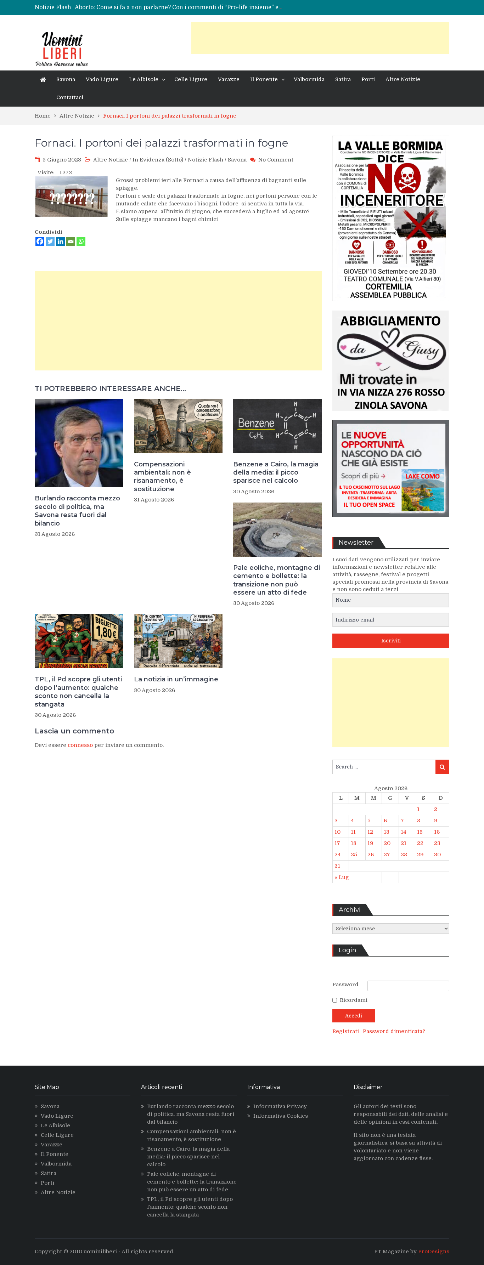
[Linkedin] (60, 241)
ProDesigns (433, 1251)
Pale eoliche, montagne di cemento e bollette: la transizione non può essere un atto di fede (276, 580)
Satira (343, 79)
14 (403, 832)
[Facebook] (39, 241)
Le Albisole (143, 79)
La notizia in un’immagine (176, 679)
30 (437, 854)
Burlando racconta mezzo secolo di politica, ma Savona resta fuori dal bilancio (77, 510)
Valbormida (309, 79)
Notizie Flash (205, 160)
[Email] (70, 241)
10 (337, 832)
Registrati (346, 1031)
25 (354, 854)
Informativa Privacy (280, 1106)
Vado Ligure (102, 79)
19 (370, 843)
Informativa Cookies (280, 1116)
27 (387, 854)
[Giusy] (390, 416)
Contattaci (69, 97)
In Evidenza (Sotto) (158, 160)
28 (404, 854)
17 (337, 843)
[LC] (390, 522)
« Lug (341, 877)
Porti (368, 79)
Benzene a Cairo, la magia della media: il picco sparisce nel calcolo (276, 472)
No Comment (275, 160)
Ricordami (353, 1000)
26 (370, 854)
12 (370, 832)
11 (353, 832)
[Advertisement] (320, 38)
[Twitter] (50, 241)
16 (437, 832)
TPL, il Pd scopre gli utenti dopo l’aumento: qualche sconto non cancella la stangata (78, 691)
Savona (65, 79)
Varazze (229, 79)
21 (403, 843)
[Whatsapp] (81, 241)
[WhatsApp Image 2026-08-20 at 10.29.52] (390, 306)
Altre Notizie (402, 79)
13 (386, 832)
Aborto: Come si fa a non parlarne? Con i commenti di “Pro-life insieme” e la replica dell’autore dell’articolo (223, 7)
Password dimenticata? (394, 1031)
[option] (179, 7)
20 (387, 843)
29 (420, 854)
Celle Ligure (190, 79)
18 (353, 843)
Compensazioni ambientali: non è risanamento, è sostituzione (162, 476)
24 (337, 854)
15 (420, 832)
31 (337, 866)
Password (345, 984)
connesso (80, 745)
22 (420, 843)
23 (437, 843)
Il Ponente (264, 79)
